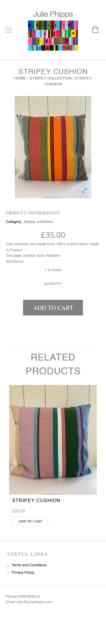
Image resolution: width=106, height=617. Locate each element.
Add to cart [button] (30, 521)
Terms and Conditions (29, 565)
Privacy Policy (23, 573)
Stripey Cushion (36, 501)
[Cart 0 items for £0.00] (92, 30)
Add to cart (53, 307)
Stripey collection (50, 78)
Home (20, 78)
